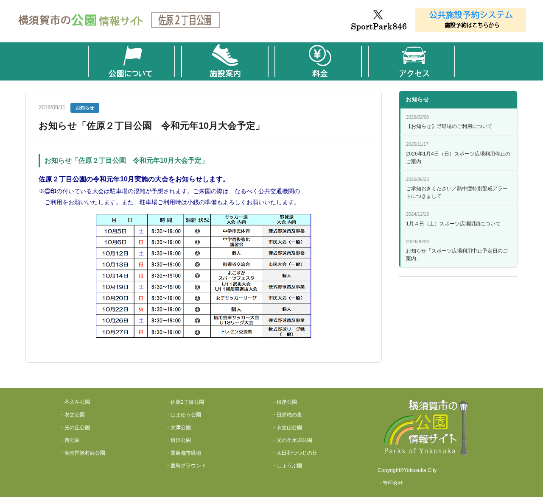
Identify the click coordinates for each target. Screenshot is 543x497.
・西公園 (69, 440)
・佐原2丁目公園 (184, 402)
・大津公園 (178, 427)
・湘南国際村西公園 (82, 453)
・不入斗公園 (74, 402)
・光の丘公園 (74, 427)
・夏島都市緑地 (183, 453)
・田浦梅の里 (287, 415)
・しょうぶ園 (287, 466)
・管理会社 (390, 483)
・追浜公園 (178, 440)
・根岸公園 (284, 402)
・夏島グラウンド (185, 466)
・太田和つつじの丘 (294, 453)
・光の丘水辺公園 (292, 440)
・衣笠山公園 (287, 427)
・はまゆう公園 (183, 415)
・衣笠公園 (72, 415)
